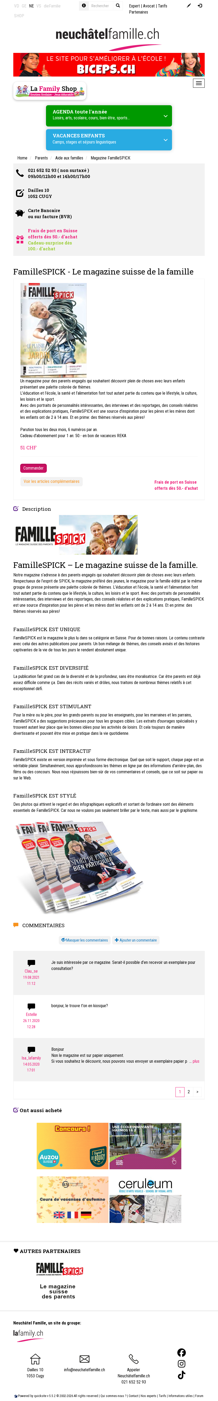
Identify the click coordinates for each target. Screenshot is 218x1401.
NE (31, 6)
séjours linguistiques (99, 142)
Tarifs (162, 1396)
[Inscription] (189, 6)
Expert (134, 6)
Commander (33, 468)
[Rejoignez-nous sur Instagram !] (181, 1363)
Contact (133, 1396)
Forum (199, 1396)
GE (24, 6)
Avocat (149, 6)
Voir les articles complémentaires (51, 481)
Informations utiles (181, 1396)
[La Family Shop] (49, 91)
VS (38, 6)
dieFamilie (52, 6)
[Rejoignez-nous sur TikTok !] (181, 1375)
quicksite (40, 1396)
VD (16, 6)
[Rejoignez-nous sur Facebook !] (181, 1352)
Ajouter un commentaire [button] (138, 940)
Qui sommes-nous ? (113, 1396)
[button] (84, 940)
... (191, 1061)
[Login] (200, 6)
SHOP (19, 15)
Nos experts (148, 1396)
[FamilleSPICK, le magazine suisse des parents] (75, 534)
